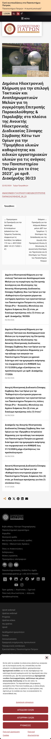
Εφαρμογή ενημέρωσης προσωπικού (18, 642)
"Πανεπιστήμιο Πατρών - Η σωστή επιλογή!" (22, 8)
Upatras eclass (8, 620)
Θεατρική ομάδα (9, 537)
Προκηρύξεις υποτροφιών (14, 559)
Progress (6, 617)
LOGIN (7, 13)
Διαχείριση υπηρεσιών (25, 702)
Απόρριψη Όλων (25, 717)
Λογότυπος (21, 589)
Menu (27, 18)
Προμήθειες (9, 206)
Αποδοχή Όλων (25, 710)
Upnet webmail (8, 610)
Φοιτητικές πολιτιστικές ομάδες (17, 540)
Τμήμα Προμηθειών (20, 186)
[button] (46, 657)
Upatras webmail (9, 613)
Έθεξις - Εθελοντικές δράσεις (15, 544)
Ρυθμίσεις (25, 725)
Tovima (5, 635)
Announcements (9, 639)
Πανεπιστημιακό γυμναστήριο (15, 530)
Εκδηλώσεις (8, 552)
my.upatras (7, 624)
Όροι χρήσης (8, 589)
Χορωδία (6, 533)
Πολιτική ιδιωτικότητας (13, 593)
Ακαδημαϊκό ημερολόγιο (13, 632)
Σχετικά (31, 589)
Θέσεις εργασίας (10, 555)
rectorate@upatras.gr (11, 574)
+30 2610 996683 (30, 574)
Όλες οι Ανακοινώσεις (12, 549)
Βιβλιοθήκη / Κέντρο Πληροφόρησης (19, 526)
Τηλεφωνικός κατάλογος (13, 646)
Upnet (4, 627)
